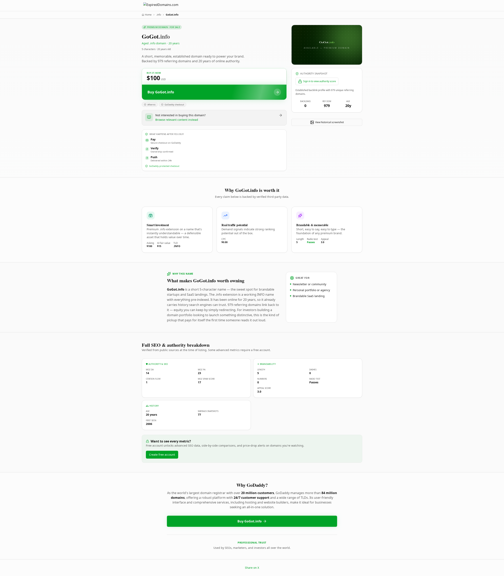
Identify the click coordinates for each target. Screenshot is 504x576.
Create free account (162, 454)
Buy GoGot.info (249, 521)
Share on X (252, 567)
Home (148, 14)
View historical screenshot (329, 122)
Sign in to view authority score (319, 81)
